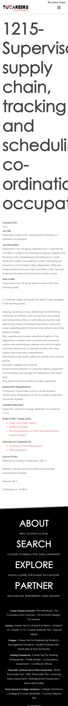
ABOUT (22, 533)
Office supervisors (18, 450)
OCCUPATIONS (51, 575)
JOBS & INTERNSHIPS (49, 554)
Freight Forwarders (18, 426)
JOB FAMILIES (35, 575)
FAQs (45, 533)
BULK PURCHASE (15, 596)
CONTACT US (34, 533)
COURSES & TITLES (29, 554)
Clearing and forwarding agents (25, 445)
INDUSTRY (55, 596)
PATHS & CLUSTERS (17, 575)
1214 (5, 413)
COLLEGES (12, 554)
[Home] (15, 8)
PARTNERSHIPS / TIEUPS (37, 596)
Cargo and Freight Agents (22, 423)
